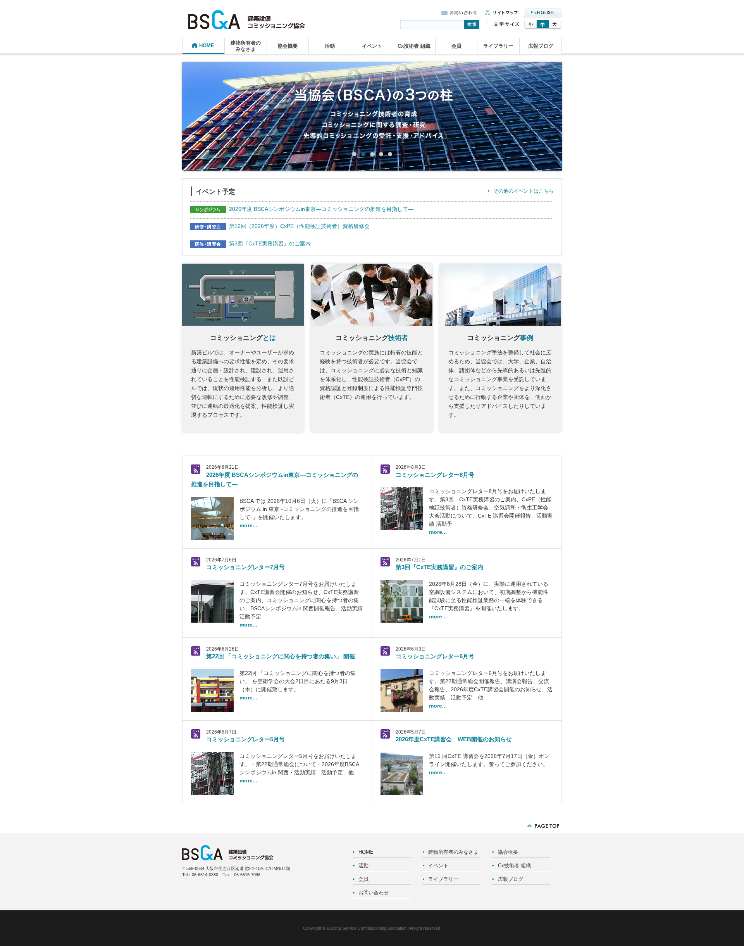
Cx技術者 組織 (414, 46)
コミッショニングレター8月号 (435, 474)
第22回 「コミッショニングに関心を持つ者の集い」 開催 (280, 656)
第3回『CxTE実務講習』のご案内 (270, 243)
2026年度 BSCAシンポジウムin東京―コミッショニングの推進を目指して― (321, 209)
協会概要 (287, 46)
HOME (206, 45)
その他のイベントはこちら (523, 191)
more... (248, 525)
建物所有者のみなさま (246, 46)
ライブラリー (498, 46)
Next (574, 120)
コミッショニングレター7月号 (245, 567)
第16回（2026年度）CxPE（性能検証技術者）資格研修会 (299, 226)
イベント (372, 46)
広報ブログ (540, 46)
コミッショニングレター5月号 (245, 739)
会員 (456, 46)
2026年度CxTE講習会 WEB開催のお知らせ (454, 739)
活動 (330, 46)
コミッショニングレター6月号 (435, 656)
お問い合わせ (373, 893)
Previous (169, 120)
